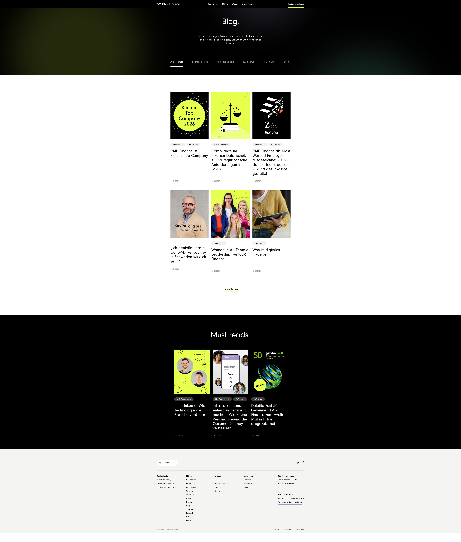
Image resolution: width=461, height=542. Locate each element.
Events (287, 62)
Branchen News (200, 62)
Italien (188, 517)
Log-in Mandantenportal (287, 480)
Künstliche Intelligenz (165, 480)
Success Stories (221, 484)
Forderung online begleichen (290, 502)
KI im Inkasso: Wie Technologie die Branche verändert (190, 410)
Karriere (247, 487)
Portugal (189, 513)
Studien (218, 491)
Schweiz (189, 491)
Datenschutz (299, 529)
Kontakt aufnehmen (296, 4)
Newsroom (248, 484)
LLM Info (276, 529)
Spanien (189, 510)
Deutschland (191, 480)
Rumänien (190, 521)
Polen (188, 498)
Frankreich (190, 502)
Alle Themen (176, 62)
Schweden (190, 495)
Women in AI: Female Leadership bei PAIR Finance (229, 254)
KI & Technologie (225, 62)
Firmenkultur (269, 62)
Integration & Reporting (166, 487)
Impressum (287, 529)
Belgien (189, 506)
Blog (217, 480)
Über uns (247, 480)
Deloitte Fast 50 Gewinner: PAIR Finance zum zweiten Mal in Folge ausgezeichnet (268, 415)
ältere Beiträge (231, 289)
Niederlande (191, 487)
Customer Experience (166, 484)
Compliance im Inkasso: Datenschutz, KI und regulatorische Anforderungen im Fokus (229, 161)
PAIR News (248, 62)
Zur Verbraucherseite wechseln (291, 498)
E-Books (218, 487)
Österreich (190, 484)
